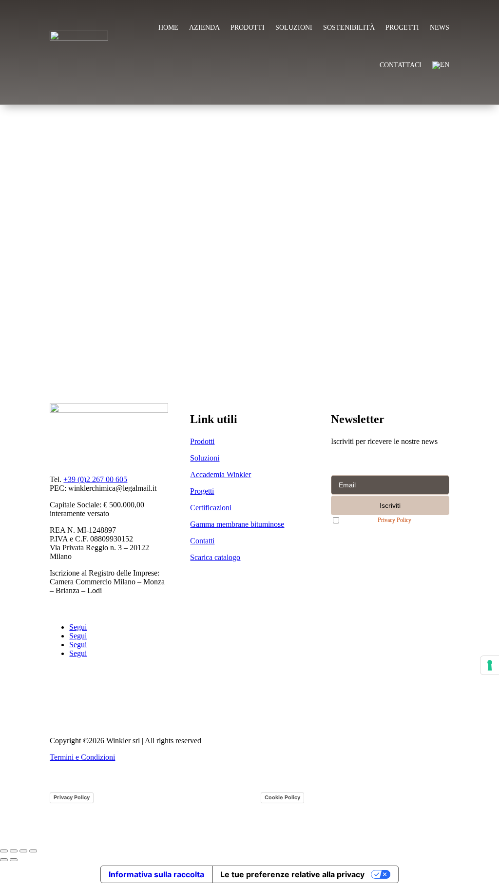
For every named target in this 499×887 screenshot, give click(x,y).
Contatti (202, 541)
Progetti (402, 27)
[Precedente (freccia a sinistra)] (4, 859)
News (439, 27)
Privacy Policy (394, 520)
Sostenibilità (349, 27)
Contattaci (401, 65)
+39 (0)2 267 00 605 (95, 479)
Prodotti (247, 27)
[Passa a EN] (440, 65)
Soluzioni (293, 27)
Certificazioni (210, 507)
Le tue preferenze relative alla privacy (292, 874)
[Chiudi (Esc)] (33, 850)
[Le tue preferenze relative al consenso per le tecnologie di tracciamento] (489, 665)
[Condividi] (23, 850)
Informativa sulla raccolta (156, 874)
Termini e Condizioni (82, 757)
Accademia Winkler (220, 474)
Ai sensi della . (380, 520)
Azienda (204, 27)
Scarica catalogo (215, 557)
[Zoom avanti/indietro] (4, 850)
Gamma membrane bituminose (237, 524)
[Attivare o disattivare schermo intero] (14, 850)
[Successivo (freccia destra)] (14, 859)
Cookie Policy (282, 797)
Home (168, 27)
